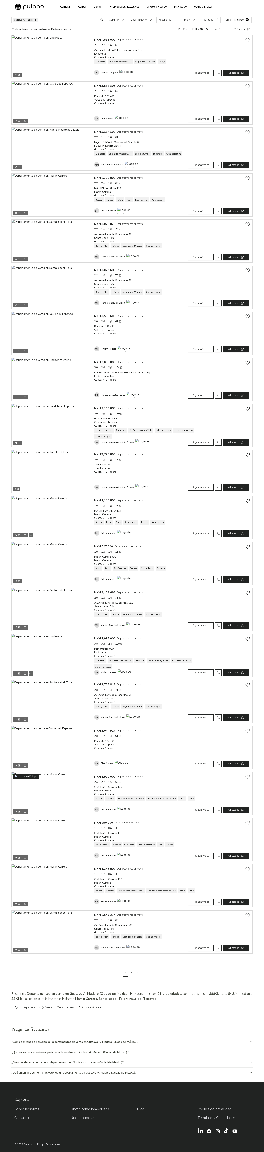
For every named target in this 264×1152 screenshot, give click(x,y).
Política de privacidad (214, 1109)
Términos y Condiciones (217, 1117)
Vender (98, 7)
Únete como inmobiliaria (89, 1109)
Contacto (21, 1117)
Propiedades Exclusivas (125, 7)
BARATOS (219, 29)
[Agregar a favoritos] (247, 40)
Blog (141, 1109)
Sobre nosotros (26, 1109)
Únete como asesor (86, 1117)
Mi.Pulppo (180, 7)
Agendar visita (201, 72)
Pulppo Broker (203, 7)
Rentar (82, 7)
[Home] (16, 1007)
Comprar (65, 7)
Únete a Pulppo (157, 7)
